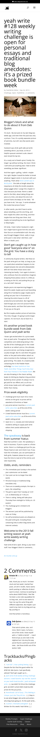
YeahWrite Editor (12, 90)
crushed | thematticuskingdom (17, 704)
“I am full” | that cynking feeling (17, 665)
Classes (27, 722)
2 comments (30, 93)
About (29, 724)
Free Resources (12, 724)
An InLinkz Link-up (10, 556)
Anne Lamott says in (27, 181)
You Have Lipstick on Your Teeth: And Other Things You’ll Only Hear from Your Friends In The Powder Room (18, 369)
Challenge (7, 93)
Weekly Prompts (11, 719)
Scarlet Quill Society (14, 722)
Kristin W (13, 575)
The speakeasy (12, 435)
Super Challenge (26, 719)
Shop (22, 724)
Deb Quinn (16, 621)
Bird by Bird (8, 183)
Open (14, 93)
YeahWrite (20, 93)
